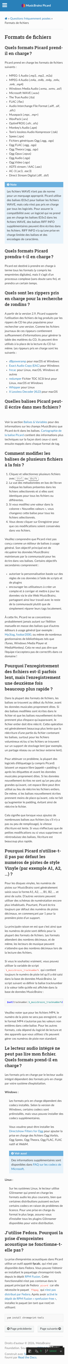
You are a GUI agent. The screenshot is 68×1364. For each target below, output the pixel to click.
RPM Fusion (32, 1276)
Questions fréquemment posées (30, 18)
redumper (15, 378)
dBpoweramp (17, 361)
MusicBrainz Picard (38, 5)
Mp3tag (10, 634)
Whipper (14, 387)
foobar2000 (23, 634)
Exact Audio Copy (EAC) (24, 365)
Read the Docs (27, 1357)
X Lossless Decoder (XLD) (25, 391)
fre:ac (12, 370)
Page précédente (21, 1328)
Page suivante (49, 1328)
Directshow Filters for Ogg (26, 1131)
